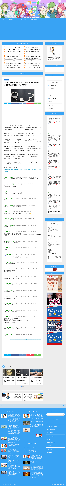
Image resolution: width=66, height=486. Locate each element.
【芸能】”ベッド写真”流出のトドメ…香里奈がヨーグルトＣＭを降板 (38, 58)
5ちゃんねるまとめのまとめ (54, 224)
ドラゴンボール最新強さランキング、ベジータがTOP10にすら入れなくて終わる (40, 63)
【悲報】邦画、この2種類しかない (12, 56)
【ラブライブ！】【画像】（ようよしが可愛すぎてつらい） (17, 49)
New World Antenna (52, 229)
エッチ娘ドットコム (52, 231)
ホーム (4, 19)
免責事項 (14, 484)
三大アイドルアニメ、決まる (11, 58)
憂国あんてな (51, 250)
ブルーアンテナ (51, 243)
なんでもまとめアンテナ (53, 232)
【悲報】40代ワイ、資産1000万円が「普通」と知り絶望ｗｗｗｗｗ (54, 177)
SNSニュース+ (52, 78)
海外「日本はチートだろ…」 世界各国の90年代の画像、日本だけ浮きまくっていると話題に (54, 161)
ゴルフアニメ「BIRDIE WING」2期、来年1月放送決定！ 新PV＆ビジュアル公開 (40, 65)
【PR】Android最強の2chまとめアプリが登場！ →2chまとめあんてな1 (54, 257)
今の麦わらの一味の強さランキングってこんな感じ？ (35, 60)
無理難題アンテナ (51, 252)
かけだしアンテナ (51, 245)
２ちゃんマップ (51, 259)
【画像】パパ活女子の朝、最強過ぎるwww (14, 51)
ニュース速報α (52, 92)
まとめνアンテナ (51, 223)
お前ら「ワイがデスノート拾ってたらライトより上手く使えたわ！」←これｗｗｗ (54, 201)
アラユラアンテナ (51, 239)
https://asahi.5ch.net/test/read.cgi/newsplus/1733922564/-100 (25, 339)
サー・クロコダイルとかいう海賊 (12, 65)
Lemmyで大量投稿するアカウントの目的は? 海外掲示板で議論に (54, 172)
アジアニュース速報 (53, 82)
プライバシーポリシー (23, 19)
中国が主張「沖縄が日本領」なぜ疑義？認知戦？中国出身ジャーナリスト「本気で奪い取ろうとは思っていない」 (54, 207)
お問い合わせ (34, 19)
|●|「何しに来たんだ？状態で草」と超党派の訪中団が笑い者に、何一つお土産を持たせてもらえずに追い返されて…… (54, 155)
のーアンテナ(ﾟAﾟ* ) (52, 241)
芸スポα (51, 108)
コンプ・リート (51, 226)
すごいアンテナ (51, 234)
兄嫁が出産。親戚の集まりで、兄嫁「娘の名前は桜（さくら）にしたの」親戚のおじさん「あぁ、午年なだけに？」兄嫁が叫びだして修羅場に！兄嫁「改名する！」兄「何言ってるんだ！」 (54, 129)
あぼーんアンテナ (51, 235)
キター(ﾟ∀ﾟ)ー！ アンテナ (54, 244)
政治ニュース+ (52, 98)
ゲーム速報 (51, 88)
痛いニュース (7, 79)
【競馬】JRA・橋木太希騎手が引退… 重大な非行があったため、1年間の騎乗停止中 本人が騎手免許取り (54, 189)
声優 (50, 95)
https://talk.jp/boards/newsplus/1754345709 (30, 443)
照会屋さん (50, 249)
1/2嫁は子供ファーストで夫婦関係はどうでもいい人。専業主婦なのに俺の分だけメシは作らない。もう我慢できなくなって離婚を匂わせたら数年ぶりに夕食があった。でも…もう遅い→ (54, 138)
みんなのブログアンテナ (53, 230)
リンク (35, 439)
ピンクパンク (51, 242)
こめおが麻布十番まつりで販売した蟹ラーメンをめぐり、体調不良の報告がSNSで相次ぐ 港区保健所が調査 (54, 183)
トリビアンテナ (51, 238)
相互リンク (11, 19)
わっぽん (50, 228)
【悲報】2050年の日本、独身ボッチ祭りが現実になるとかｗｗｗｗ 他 (38, 56)
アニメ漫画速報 (52, 85)
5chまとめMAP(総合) (52, 253)
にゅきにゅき (51, 227)
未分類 (50, 101)
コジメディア (51, 251)
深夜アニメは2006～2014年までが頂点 (13, 63)
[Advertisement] (33, 31)
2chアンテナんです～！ (53, 246)
